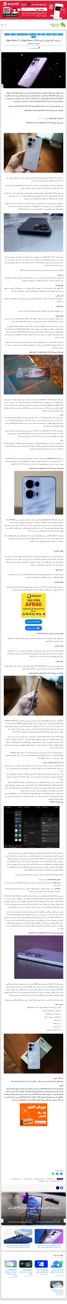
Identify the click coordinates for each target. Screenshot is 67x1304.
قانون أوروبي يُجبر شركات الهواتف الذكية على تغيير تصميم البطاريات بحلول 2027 (33, 1209)
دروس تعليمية (32, 34)
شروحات (13, 34)
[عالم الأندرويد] (58, 25)
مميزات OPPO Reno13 (16, 1179)
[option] (33, 1208)
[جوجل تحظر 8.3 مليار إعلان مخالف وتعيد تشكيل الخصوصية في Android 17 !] (56, 1264)
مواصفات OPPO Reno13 (43, 1181)
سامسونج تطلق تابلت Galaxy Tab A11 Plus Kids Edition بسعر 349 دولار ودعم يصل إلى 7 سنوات (11, 1272)
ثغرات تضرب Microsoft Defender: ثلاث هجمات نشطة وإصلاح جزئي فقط (42, 1271)
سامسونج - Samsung (22, 34)
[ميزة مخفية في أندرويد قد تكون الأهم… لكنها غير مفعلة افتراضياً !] (56, 1284)
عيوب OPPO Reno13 (28, 1179)
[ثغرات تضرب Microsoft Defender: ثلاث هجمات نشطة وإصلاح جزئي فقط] (41, 1264)
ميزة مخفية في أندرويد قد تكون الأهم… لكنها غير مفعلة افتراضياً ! (57, 1291)
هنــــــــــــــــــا (41, 118)
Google (54, 34)
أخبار (43, 34)
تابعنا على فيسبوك (32, 628)
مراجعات (7, 34)
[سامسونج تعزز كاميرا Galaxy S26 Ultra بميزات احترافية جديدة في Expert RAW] (25, 1264)
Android (60, 34)
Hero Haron (34, 48)
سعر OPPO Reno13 (51, 1179)
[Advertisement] (33, 1148)
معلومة (33, 37)
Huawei (48, 34)
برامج (39, 34)
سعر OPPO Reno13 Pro (39, 1179)
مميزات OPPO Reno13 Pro (56, 1181)
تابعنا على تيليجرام (32, 621)
